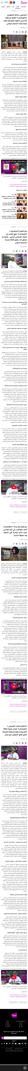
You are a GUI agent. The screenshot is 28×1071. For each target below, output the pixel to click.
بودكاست (7, 1025)
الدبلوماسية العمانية (23, 1002)
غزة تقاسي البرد (12, 711)
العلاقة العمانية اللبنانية (13, 1002)
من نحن (20, 1026)
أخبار (7, 1021)
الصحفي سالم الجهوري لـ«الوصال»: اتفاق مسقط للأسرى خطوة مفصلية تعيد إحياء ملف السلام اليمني (13, 10)
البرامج (8, 6)
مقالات (20, 1023)
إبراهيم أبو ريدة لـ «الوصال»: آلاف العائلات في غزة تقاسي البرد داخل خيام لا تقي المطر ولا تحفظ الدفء (13, 522)
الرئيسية (23, 6)
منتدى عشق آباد (23, 512)
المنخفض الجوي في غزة (22, 711)
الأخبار (17, 6)
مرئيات (3, 6)
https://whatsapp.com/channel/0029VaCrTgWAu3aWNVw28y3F (18, 185)
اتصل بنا (7, 1026)
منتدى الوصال (16, 512)
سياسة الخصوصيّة (19, 1048)
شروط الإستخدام (8, 1048)
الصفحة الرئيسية (23, 10)
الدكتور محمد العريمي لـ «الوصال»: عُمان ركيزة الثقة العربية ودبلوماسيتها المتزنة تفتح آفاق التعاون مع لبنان (13, 722)
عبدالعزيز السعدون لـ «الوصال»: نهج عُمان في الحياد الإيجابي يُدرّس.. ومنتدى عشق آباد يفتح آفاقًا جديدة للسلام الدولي (13, 227)
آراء (13, 6)
